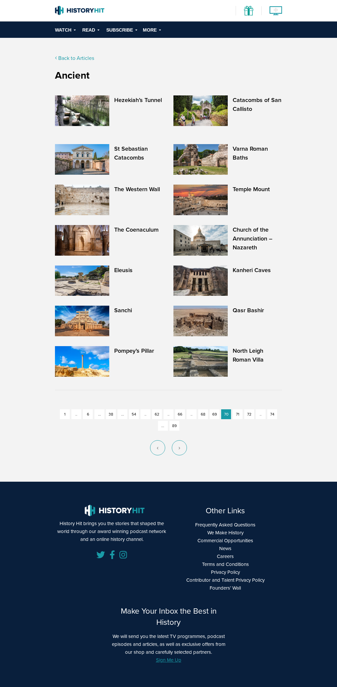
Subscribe (119, 30)
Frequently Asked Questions (225, 524)
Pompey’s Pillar (134, 350)
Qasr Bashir (248, 310)
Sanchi (123, 310)
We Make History (225, 532)
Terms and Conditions (225, 564)
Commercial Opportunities (225, 540)
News (225, 548)
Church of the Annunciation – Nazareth (252, 238)
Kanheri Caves (252, 270)
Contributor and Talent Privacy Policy (225, 579)
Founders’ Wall (225, 587)
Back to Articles (75, 58)
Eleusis (123, 270)
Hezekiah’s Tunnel (138, 100)
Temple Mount (251, 189)
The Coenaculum (136, 229)
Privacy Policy (225, 572)
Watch (63, 30)
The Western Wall (137, 189)
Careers (225, 556)
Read (88, 30)
